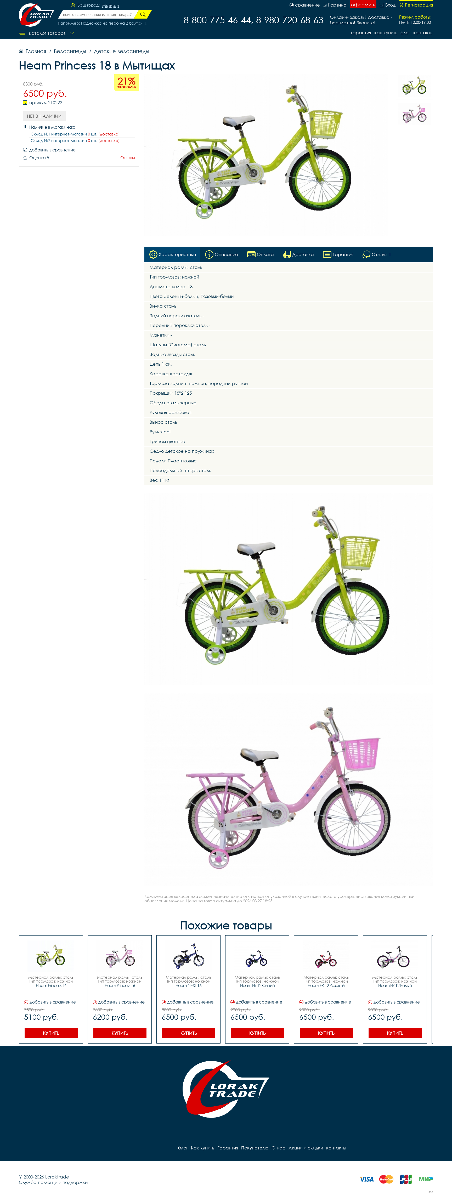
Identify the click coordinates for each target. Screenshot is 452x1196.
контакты (423, 32)
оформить (363, 4)
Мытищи (110, 5)
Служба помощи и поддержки (53, 1182)
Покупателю (254, 1147)
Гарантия (361, 32)
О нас (278, 1147)
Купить (51, 1033)
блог (405, 32)
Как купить (385, 32)
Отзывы (127, 158)
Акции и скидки (306, 1147)
